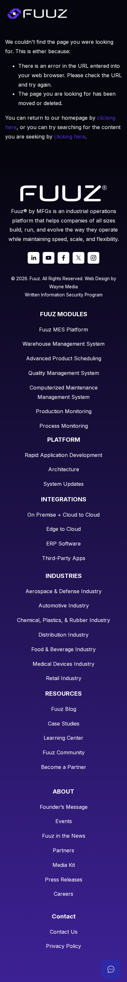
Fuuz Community (64, 752)
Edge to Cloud (63, 529)
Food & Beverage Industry (63, 649)
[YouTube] (48, 258)
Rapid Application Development (63, 455)
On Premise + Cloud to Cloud (63, 514)
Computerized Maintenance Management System (64, 392)
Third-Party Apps (63, 558)
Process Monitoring (63, 426)
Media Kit (63, 865)
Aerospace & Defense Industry (63, 591)
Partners (63, 850)
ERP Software (63, 543)
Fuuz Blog (63, 709)
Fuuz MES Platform (63, 329)
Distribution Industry (63, 634)
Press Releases (63, 879)
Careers (63, 894)
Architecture (63, 469)
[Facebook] (63, 258)
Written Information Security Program (64, 294)
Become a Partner (63, 767)
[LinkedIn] (33, 258)
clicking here (69, 136)
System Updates (63, 484)
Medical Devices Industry (63, 664)
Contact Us (64, 931)
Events (63, 821)
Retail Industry (63, 678)
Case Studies (63, 723)
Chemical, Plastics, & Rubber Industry (63, 620)
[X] (78, 258)
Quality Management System (63, 373)
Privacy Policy (63, 946)
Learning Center (63, 738)
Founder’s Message (64, 807)
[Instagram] (93, 258)
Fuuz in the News (63, 835)
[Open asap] (110, 969)
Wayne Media (63, 286)
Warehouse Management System (63, 344)
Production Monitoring (64, 411)
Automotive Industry (63, 605)
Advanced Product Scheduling (63, 358)
